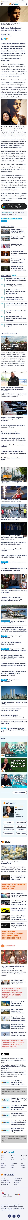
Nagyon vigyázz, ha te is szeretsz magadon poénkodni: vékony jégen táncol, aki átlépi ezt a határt (12, 993)
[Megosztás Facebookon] (2, 39)
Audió (12, 1165)
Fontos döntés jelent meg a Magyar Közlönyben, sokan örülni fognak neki (13, 730)
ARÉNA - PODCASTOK (6, 1)
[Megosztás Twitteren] (5, 39)
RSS (6, 1210)
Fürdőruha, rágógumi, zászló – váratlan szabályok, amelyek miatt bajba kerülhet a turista (13, 665)
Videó (12, 1167)
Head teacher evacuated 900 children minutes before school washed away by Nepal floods (13, 1067)
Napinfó (3, 1167)
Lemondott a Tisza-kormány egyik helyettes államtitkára (14, 886)
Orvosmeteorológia (5, 1182)
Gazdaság (3, 1159)
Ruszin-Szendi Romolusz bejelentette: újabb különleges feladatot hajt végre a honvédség (12, 389)
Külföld (10, 212)
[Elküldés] (7, 39)
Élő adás (9, 822)
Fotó (22, 1163)
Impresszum (12, 1206)
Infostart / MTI (5, 34)
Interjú (22, 1158)
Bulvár (2, 1163)
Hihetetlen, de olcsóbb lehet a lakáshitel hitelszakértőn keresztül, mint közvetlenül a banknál (13, 673)
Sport (12, 1159)
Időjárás (23, 1167)
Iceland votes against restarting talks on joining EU (13, 1091)
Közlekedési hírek (5, 1180)
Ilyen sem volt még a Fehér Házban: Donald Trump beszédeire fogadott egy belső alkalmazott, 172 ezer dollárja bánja (14, 629)
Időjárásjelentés (18, 1180)
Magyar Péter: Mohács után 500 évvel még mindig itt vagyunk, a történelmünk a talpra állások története (12, 537)
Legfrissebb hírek (18, 1178)
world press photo (7, 218)
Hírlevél (23, 1165)
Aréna (15, 1184)
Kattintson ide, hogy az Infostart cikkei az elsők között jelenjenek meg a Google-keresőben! (14, 206)
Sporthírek (16, 1182)
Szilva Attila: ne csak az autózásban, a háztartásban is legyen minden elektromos (12, 419)
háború (4, 221)
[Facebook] (14, 1216)
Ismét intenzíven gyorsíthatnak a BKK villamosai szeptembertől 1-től (11, 482)
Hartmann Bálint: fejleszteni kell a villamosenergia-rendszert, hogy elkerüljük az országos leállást (11, 599)
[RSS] (9, 1216)
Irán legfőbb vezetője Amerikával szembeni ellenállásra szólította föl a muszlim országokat (12, 657)
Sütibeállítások (11, 1210)
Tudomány (13, 1156)
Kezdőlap (4, 212)
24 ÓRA (14, 275)
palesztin (18, 218)
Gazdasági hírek (4, 1184)
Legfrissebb (14, 1163)
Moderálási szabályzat (13, 1208)
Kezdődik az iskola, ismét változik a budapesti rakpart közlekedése (11, 518)
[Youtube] (18, 1216)
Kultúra (13, 1158)
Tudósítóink (24, 1156)
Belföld (2, 1156)
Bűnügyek (3, 1165)
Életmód (23, 1159)
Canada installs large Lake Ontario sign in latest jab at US (14, 1139)
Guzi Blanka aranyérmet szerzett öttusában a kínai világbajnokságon (11, 500)
